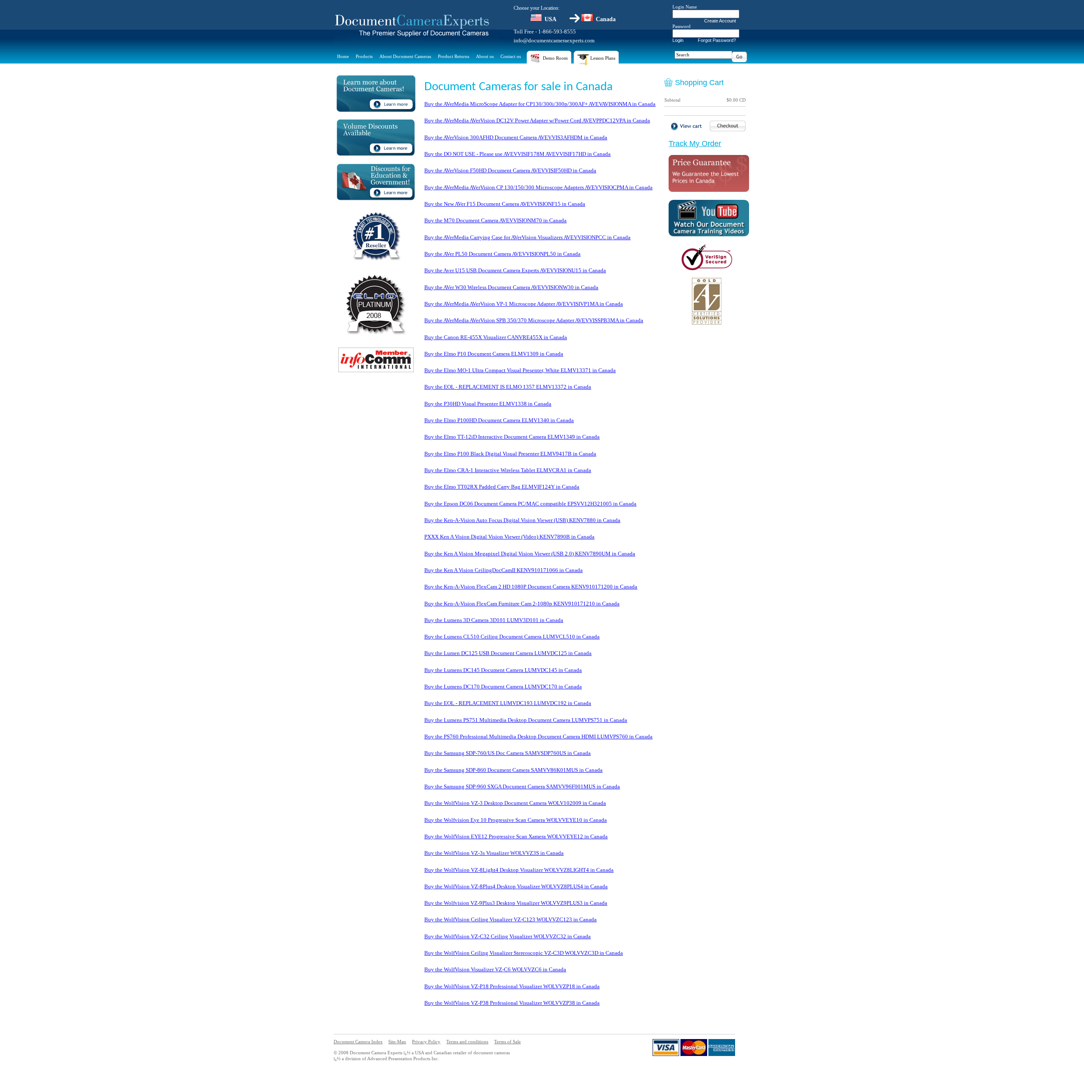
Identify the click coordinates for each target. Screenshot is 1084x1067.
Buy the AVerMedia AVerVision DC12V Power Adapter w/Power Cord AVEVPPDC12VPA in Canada (537, 120)
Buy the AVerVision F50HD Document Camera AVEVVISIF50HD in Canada (510, 170)
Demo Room (555, 58)
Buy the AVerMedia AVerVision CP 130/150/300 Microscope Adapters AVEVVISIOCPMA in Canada (538, 187)
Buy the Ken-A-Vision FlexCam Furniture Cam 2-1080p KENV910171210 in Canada (521, 603)
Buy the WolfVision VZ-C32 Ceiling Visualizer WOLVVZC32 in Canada (507, 936)
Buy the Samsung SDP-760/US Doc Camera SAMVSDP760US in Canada (507, 753)
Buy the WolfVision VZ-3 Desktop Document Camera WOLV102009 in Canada (515, 803)
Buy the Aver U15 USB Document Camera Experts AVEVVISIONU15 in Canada (515, 270)
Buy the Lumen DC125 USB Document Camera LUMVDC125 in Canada (508, 653)
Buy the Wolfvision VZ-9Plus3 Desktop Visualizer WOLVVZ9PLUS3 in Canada (515, 903)
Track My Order (695, 143)
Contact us (511, 56)
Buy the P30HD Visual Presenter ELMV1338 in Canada (487, 404)
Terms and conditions (467, 1041)
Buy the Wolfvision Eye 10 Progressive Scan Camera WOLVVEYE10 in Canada (515, 820)
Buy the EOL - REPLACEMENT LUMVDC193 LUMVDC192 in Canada (507, 703)
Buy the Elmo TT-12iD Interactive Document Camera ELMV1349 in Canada (512, 437)
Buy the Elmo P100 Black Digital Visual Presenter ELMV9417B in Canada (510, 454)
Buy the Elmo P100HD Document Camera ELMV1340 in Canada (499, 420)
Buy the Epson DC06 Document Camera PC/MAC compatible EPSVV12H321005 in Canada (530, 503)
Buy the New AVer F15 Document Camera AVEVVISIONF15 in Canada (504, 204)
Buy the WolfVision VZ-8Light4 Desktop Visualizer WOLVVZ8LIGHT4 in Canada (519, 870)
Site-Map (397, 1041)
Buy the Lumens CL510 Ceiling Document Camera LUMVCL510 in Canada (512, 636)
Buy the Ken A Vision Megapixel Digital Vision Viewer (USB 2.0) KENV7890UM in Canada (529, 553)
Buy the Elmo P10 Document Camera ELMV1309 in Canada (493, 354)
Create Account (720, 20)
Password (681, 26)
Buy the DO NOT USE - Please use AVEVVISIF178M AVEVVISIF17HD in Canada (517, 154)
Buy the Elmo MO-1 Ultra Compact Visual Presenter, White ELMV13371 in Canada (520, 370)
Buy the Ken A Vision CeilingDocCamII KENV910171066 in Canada (503, 570)
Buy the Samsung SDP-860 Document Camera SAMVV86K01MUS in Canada (513, 770)
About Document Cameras (405, 56)
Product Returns (453, 56)
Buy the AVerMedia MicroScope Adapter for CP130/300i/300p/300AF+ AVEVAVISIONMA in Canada (539, 104)
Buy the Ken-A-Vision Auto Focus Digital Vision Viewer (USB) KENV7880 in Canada (522, 520)
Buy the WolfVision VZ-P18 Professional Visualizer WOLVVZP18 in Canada (512, 986)
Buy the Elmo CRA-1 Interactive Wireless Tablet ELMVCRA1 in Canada (507, 470)
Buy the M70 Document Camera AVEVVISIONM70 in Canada (495, 220)
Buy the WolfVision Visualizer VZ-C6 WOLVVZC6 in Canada (495, 969)
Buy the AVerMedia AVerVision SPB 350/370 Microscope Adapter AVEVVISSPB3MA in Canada (533, 320)
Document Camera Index (358, 1041)
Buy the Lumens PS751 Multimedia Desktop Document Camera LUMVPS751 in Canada (525, 720)
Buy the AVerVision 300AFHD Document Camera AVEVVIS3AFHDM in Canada (515, 137)
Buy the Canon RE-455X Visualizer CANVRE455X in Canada (495, 337)
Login (677, 40)
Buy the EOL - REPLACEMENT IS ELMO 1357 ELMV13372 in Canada (507, 387)
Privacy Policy (426, 1041)
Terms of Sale (507, 1041)
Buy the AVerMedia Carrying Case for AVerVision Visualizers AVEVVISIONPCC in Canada (527, 237)
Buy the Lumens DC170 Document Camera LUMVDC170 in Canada (503, 686)
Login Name (684, 6)
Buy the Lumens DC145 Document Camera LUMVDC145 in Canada (503, 670)
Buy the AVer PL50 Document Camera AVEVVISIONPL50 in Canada (502, 254)
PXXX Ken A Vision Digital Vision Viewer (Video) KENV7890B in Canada (509, 537)
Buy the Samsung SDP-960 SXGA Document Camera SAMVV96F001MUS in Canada (522, 786)
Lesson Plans (602, 58)
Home (343, 56)
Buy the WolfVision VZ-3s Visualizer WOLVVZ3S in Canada (494, 853)
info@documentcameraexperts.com (554, 40)
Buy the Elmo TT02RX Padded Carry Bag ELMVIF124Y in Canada (501, 487)
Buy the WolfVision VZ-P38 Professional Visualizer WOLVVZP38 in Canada (512, 1003)
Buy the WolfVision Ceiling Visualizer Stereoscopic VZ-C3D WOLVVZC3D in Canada (523, 953)
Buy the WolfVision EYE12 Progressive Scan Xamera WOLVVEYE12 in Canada (516, 836)
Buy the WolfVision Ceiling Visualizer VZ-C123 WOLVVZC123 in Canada (510, 919)
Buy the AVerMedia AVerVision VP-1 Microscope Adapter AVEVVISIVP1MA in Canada (523, 304)
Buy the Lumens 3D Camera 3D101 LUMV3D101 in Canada (493, 620)
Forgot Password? (717, 40)
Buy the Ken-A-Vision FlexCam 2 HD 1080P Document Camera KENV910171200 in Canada (530, 586)
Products (364, 56)
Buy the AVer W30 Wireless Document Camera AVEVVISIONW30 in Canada (511, 287)
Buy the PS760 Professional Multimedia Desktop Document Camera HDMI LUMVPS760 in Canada (538, 736)
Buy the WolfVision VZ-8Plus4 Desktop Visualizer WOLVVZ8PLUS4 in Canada (516, 886)
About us (485, 56)
